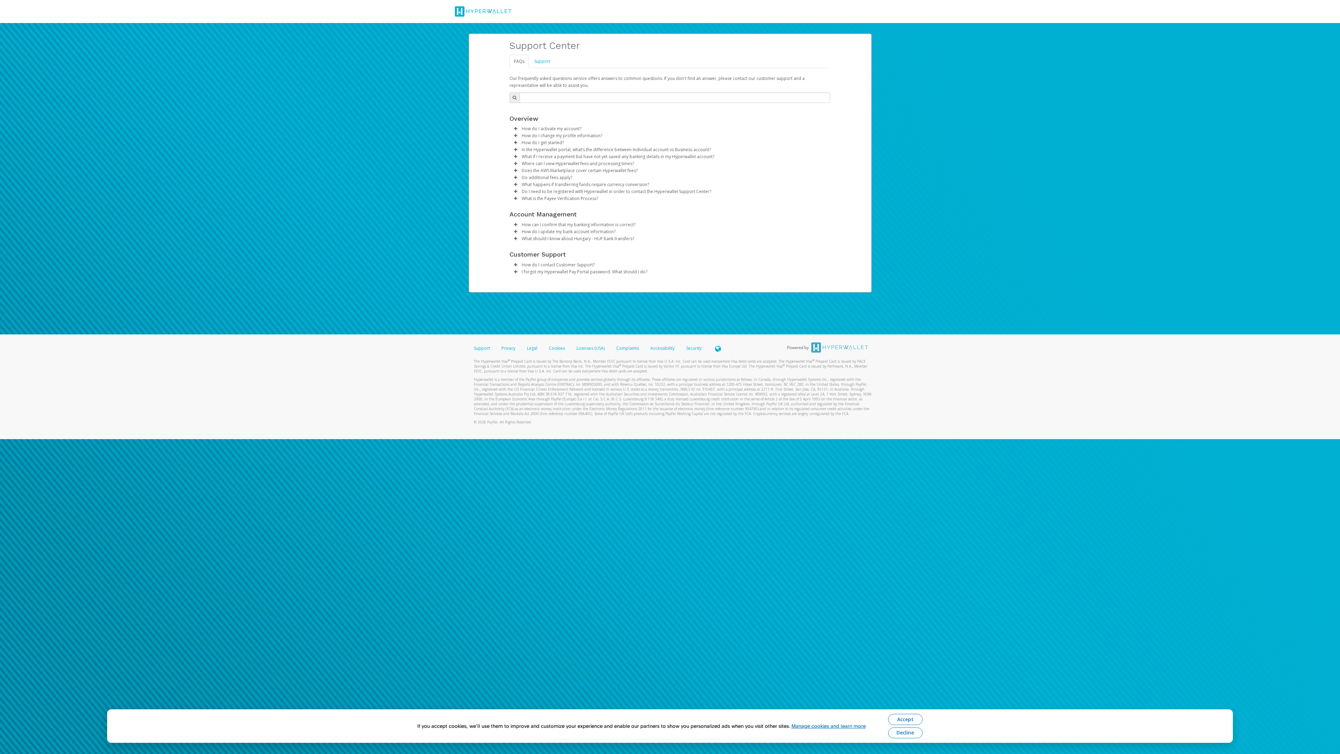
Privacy (508, 348)
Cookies (557, 348)
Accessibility (662, 348)
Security (693, 348)
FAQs (519, 61)
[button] (516, 129)
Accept (905, 719)
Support (542, 61)
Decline (905, 732)
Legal (532, 348)
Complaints (628, 348)
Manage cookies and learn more (828, 726)
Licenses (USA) (591, 348)
